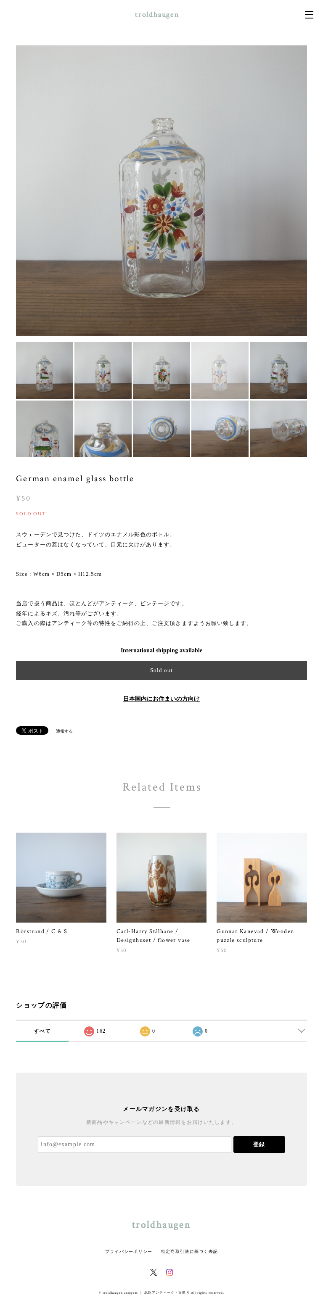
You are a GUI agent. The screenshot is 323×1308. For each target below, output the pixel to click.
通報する (64, 731)
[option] (161, 190)
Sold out (161, 670)
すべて (42, 1031)
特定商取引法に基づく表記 (189, 1251)
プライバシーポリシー (129, 1251)
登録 (259, 1144)
